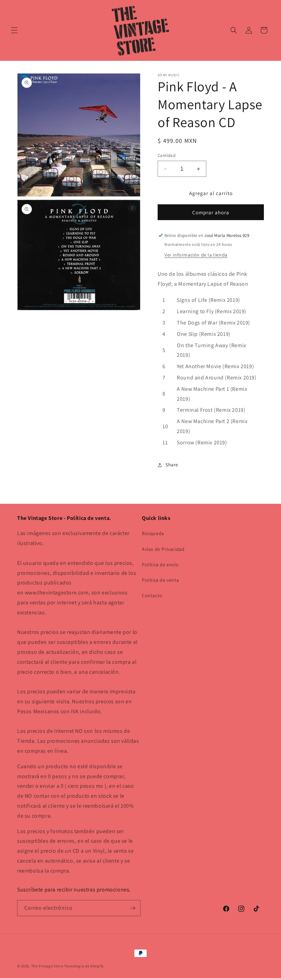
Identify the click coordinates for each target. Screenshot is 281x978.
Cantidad (166, 155)
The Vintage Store (47, 966)
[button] (14, 30)
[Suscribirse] (132, 908)
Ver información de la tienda (196, 255)
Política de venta (160, 580)
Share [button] (172, 465)
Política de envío (160, 564)
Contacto (152, 595)
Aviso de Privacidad (163, 549)
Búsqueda (153, 533)
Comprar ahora (210, 212)
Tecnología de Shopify (84, 966)
